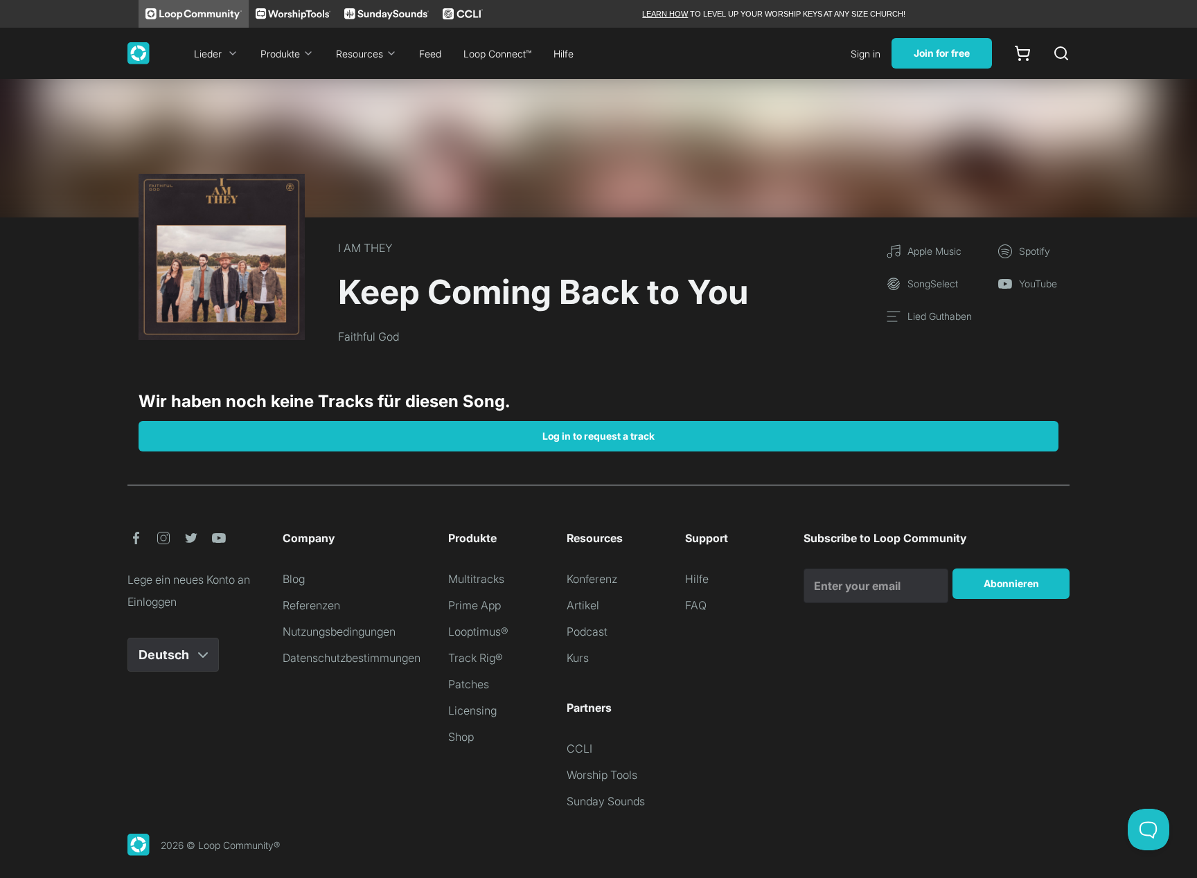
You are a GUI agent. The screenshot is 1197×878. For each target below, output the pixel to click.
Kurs (578, 658)
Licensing (472, 710)
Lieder (208, 54)
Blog (294, 579)
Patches (468, 684)
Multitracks (476, 579)
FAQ (696, 605)
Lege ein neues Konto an (188, 579)
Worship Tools (602, 775)
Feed (430, 54)
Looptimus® (478, 631)
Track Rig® (475, 658)
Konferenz (592, 579)
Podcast (587, 631)
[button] (135, 538)
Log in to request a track (598, 436)
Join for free (942, 53)
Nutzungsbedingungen (339, 631)
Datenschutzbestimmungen (351, 658)
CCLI (579, 748)
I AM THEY (365, 248)
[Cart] (1022, 53)
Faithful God (368, 336)
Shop (461, 737)
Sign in (865, 54)
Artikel (583, 605)
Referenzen (311, 605)
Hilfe (563, 54)
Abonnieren (1011, 583)
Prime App (474, 605)
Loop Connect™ (497, 54)
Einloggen (152, 602)
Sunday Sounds (606, 801)
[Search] (1061, 53)
